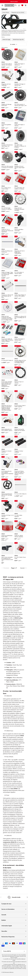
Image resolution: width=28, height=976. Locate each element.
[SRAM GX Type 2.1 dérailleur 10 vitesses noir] (7, 506)
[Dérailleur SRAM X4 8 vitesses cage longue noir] (7, 136)
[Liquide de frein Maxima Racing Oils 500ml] (20, 420)
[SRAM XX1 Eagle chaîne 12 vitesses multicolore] (20, 115)
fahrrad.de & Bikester (9, 972)
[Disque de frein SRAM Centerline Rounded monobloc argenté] (20, 199)
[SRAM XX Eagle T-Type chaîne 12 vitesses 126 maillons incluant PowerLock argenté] (7, 263)
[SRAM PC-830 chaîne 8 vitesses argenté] (20, 526)
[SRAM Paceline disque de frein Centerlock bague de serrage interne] (20, 351)
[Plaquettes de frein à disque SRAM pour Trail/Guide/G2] (20, 242)
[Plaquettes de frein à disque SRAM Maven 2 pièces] (7, 420)
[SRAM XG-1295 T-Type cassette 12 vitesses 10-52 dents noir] (20, 136)
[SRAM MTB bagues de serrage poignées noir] (7, 95)
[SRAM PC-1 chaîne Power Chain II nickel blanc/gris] (7, 179)
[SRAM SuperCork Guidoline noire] (7, 115)
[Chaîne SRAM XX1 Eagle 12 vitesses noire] (20, 330)
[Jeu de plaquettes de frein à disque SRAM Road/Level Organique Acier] (7, 462)
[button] (22, 5)
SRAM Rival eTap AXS (18, 39)
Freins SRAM (6, 12)
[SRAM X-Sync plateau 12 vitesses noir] (20, 373)
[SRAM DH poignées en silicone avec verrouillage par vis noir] (20, 307)
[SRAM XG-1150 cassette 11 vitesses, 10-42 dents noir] (7, 55)
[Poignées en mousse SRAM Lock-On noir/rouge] (7, 442)
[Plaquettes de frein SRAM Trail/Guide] (7, 75)
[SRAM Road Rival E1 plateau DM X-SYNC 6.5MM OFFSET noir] (7, 485)
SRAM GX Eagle (6, 39)
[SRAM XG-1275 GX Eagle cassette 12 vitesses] (7, 199)
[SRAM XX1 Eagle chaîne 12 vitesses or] (20, 55)
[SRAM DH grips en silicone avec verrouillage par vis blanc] (7, 286)
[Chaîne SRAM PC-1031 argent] (20, 506)
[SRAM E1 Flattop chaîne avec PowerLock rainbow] (7, 242)
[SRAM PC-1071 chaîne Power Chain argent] (20, 548)
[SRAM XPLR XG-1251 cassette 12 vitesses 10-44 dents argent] (7, 157)
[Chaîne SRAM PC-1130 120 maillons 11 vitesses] (20, 179)
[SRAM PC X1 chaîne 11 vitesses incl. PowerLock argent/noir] (7, 220)
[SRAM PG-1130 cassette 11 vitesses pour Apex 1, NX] (20, 95)
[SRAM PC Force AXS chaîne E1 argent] (20, 485)
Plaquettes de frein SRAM (17, 12)
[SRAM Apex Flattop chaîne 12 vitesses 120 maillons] (20, 286)
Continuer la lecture (5, 34)
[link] (5, 568)
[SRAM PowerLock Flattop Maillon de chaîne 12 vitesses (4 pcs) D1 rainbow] (20, 462)
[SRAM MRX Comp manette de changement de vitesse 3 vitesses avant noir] (7, 548)
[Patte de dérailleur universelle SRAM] (20, 220)
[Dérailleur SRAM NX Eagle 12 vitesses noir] (20, 75)
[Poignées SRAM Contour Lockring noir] (20, 442)
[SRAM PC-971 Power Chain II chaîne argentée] (20, 396)
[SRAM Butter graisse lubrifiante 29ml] (7, 526)
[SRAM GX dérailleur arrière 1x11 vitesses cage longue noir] (20, 157)
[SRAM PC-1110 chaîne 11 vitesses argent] (20, 263)
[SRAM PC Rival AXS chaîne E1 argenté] (7, 351)
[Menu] (2, 5)
